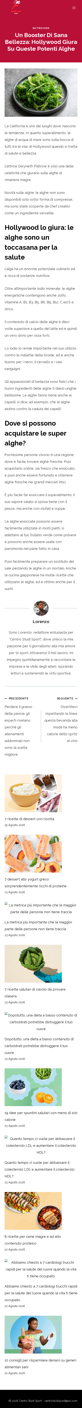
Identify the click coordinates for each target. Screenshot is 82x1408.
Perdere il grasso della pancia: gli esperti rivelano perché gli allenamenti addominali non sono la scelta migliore (18, 726)
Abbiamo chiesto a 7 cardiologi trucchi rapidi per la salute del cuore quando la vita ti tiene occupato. (41, 1293)
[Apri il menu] (73, 8)
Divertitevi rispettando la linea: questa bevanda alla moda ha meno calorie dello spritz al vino (60, 720)
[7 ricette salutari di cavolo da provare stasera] (41, 964)
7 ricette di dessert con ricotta (29, 819)
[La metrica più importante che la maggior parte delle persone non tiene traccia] (41, 908)
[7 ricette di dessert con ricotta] (41, 793)
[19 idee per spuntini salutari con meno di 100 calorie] (41, 1087)
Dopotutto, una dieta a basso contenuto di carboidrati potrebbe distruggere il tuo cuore (39, 1046)
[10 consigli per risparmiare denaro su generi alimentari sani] (41, 1335)
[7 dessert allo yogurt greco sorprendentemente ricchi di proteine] (41, 854)
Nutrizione (41, 28)
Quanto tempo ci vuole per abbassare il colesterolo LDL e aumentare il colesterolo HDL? (40, 1169)
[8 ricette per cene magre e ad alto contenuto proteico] (41, 1211)
